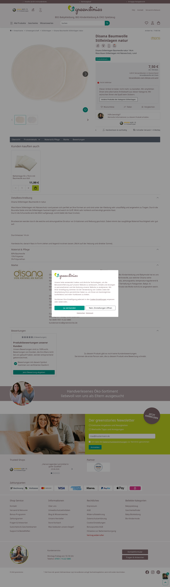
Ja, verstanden (69, 308)
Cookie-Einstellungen (98, 299)
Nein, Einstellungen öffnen (100, 308)
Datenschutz (81, 313)
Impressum (89, 313)
